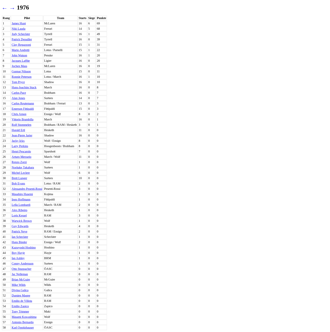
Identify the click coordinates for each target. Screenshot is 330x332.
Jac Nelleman (20, 274)
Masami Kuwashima (24, 316)
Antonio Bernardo (23, 322)
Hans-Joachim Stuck (24, 87)
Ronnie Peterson (22, 76)
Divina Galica (20, 290)
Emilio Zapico (20, 306)
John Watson (19, 55)
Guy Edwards (20, 226)
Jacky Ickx (18, 140)
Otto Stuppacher (21, 268)
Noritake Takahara (23, 167)
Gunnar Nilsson (21, 71)
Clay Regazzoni (21, 44)
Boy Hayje (18, 252)
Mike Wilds (19, 284)
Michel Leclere (21, 172)
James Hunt (19, 23)
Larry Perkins (20, 146)
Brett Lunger (19, 178)
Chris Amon (19, 114)
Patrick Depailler (22, 39)
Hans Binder (19, 242)
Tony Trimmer (20, 311)
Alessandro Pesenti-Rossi (27, 188)
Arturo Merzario (21, 156)
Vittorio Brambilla (22, 119)
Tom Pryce (18, 82)
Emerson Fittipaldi (23, 108)
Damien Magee (21, 295)
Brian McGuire (21, 279)
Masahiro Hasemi (22, 194)
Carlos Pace (19, 92)
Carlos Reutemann (23, 103)
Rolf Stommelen (21, 124)
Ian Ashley (18, 258)
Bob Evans (18, 183)
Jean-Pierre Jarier (22, 135)
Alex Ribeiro (19, 210)
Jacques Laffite (21, 60)
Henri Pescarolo (21, 151)
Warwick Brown (22, 220)
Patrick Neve (19, 231)
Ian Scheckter (20, 236)
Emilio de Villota (22, 300)
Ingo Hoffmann (21, 199)
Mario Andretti (20, 50)
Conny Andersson (22, 263)
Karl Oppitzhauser (23, 327)
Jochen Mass (19, 66)
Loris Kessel (19, 215)
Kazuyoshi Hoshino (24, 247)
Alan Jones (18, 98)
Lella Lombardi (21, 204)
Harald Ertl (18, 130)
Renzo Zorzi (19, 162)
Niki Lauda (18, 28)
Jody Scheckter (21, 34)
